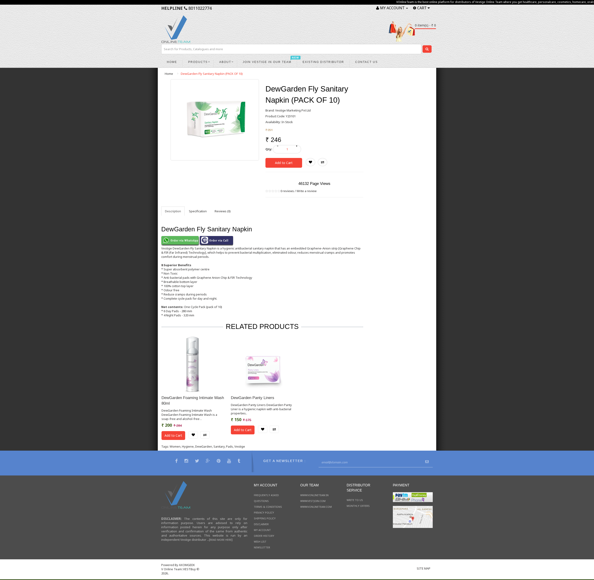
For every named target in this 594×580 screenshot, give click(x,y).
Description (173, 211)
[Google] (208, 461)
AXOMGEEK (187, 565)
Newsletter (262, 547)
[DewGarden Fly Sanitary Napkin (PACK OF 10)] (215, 119)
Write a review (306, 191)
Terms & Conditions (268, 506)
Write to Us (355, 500)
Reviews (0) (223, 211)
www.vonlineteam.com (316, 506)
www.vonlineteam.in (314, 495)
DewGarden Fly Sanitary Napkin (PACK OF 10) (212, 74)
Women (175, 446)
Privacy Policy (264, 512)
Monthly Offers (358, 506)
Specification (198, 211)
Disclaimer (261, 524)
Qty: (268, 149)
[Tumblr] (239, 461)
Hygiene (188, 446)
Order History (264, 535)
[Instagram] (187, 461)
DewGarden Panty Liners (252, 398)
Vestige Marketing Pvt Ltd (293, 110)
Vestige (239, 446)
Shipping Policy (265, 518)
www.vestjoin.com (313, 501)
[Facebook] (177, 461)
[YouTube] (229, 461)
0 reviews (287, 191)
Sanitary (219, 446)
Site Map (423, 568)
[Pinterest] (219, 461)
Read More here (221, 539)
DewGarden (203, 446)
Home (169, 74)
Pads (229, 446)
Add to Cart (284, 163)
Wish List (260, 541)
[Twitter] (197, 461)
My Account (262, 530)
